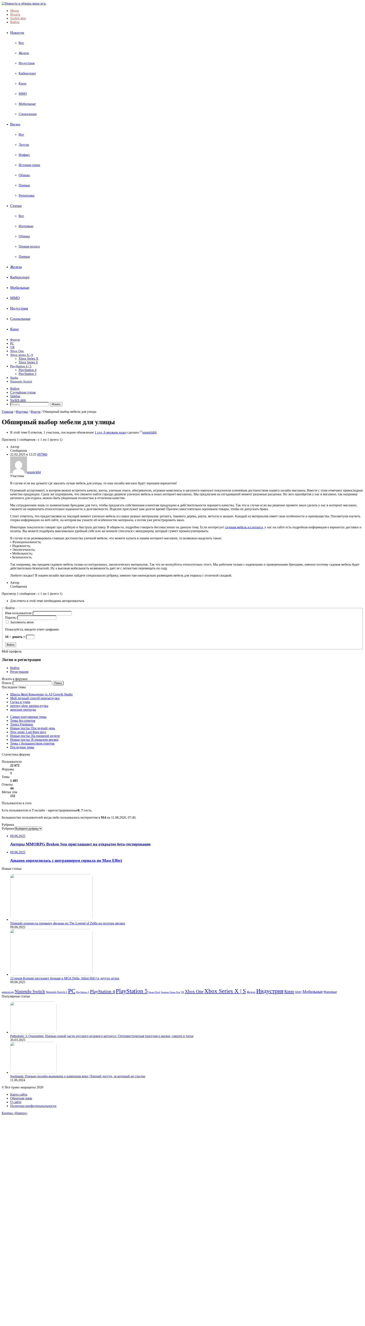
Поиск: (7, 683)
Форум (15, 339)
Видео (15, 124)
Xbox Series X (28, 358)
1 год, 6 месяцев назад (111, 432)
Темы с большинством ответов (32, 743)
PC (12, 343)
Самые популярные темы (28, 717)
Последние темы (22, 747)
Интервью (26, 226)
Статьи (16, 206)
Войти (10, 644)
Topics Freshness (21, 724)
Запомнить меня (22, 622)
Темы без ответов (22, 720)
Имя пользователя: (19, 613)
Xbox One (17, 351)
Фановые (330, 992)
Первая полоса (29, 246)
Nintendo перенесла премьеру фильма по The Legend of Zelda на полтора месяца (67, 923)
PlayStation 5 (27, 374)
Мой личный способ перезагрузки (35, 698)
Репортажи (26, 195)
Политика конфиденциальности (33, 1106)
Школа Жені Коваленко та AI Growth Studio (41, 694)
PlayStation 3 (82, 992)
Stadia (14, 377)
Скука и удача (20, 702)
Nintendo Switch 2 (56, 992)
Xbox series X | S (21, 355)
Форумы (22, 411)
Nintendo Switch (21, 381)
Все (21, 43)
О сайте (15, 1102)
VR (12, 347)
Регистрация (19, 671)
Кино (22, 83)
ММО (23, 93)
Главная (7, 411)
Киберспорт (27, 73)
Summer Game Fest (170, 992)
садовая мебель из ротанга (244, 527)
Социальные (28, 114)
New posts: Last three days (28, 732)
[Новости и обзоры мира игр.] (24, 3)
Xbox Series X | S (225, 991)
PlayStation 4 (27, 370)
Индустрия (26, 63)
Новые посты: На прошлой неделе (35, 736)
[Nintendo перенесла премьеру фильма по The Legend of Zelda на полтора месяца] (51, 919)
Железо (24, 53)
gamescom (8, 992)
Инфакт (24, 155)
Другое (24, 144)
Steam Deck (154, 992)
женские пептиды (23, 709)
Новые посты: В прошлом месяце (34, 739)
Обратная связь (21, 1098)
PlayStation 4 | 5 (20, 366)
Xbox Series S (28, 362)
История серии (29, 165)
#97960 (42, 454)
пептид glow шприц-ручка (29, 706)
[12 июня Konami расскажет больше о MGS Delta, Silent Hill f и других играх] (51, 974)
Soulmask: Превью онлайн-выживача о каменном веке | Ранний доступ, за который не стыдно (77, 1076)
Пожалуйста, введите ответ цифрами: (32, 629)
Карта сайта (18, 1094)
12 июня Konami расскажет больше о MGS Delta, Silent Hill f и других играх (64, 978)
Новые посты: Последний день (32, 728)
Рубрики (8, 828)
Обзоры (24, 175)
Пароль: (11, 617)
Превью (24, 185)
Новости (17, 32)
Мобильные (27, 104)
